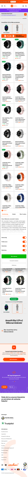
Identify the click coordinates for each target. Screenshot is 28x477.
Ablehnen (14, 265)
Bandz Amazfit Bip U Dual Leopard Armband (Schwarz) (7, 143)
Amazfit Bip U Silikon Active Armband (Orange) (19, 186)
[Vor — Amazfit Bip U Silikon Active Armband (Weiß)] (12, 177)
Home (2, 18)
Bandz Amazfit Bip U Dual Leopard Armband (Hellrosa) (7, 98)
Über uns (11, 387)
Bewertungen (4, 452)
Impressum (3, 459)
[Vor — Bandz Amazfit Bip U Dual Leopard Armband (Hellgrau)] (25, 134)
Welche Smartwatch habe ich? (9, 15)
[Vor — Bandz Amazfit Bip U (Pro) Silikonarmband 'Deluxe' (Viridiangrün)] (25, 44)
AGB (2, 455)
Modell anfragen (4, 450)
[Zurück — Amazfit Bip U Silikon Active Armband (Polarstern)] (3, 198)
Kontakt (4, 387)
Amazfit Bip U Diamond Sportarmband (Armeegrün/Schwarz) (20, 290)
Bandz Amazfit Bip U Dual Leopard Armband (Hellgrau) (20, 143)
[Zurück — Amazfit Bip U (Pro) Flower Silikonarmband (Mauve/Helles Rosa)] (16, 110)
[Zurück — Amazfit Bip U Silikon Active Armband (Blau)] (16, 198)
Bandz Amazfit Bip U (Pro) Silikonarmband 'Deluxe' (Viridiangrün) (20, 54)
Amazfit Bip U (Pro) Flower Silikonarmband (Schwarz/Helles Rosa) (20, 98)
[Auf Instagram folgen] (2, 465)
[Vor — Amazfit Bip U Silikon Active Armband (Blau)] (25, 198)
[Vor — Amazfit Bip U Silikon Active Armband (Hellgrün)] (25, 155)
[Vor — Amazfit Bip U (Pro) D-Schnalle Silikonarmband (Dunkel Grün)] (12, 280)
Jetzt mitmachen (13, 359)
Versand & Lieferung (5, 436)
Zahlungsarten (4, 441)
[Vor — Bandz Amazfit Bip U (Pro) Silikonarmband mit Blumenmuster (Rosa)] (25, 67)
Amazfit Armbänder (7, 18)
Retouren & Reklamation (6, 438)
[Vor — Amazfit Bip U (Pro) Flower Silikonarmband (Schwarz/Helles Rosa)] (25, 89)
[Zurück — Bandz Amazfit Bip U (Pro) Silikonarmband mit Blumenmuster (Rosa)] (16, 67)
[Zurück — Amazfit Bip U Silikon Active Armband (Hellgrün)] (16, 155)
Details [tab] (14, 214)
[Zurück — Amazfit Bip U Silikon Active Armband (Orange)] (16, 177)
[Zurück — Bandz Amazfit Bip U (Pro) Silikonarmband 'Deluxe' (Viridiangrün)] (16, 44)
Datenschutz (4, 457)
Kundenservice (4, 431)
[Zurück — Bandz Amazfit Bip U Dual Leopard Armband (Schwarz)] (3, 134)
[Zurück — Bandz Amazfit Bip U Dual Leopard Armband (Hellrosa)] (3, 89)
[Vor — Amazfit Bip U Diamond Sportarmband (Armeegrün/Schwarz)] (25, 280)
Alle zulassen (14, 256)
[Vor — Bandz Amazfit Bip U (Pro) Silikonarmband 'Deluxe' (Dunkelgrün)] (12, 67)
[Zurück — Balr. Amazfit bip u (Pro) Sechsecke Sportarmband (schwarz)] (3, 110)
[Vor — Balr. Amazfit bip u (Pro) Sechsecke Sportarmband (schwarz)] (12, 110)
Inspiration (3, 434)
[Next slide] (25, 29)
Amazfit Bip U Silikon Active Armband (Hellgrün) (19, 164)
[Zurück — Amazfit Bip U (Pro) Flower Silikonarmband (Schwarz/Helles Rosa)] (16, 89)
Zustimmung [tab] (5, 214)
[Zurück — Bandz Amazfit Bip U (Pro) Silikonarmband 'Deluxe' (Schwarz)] (3, 44)
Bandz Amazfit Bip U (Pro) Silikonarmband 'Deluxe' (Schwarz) (6, 54)
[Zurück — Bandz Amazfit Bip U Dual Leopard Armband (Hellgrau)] (16, 134)
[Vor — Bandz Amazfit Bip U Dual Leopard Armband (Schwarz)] (12, 134)
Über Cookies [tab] (23, 214)
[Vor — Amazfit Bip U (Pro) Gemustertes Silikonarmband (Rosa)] (12, 155)
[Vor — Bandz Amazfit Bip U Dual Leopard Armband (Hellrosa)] (12, 89)
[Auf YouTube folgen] (6, 465)
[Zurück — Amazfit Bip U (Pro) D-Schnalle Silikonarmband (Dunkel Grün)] (3, 280)
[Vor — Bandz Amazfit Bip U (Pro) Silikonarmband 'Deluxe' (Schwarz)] (12, 44)
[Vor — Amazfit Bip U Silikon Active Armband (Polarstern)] (12, 198)
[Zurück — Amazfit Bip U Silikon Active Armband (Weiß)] (3, 177)
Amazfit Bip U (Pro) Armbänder (17, 18)
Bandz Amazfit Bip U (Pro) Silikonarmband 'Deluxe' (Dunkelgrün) (6, 76)
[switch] (24, 242)
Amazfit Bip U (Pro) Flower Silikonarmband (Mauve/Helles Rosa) (20, 119)
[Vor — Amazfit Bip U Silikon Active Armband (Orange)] (25, 177)
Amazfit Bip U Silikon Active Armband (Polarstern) (6, 207)
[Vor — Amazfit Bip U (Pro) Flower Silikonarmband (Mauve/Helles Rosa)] (25, 110)
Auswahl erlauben (14, 260)
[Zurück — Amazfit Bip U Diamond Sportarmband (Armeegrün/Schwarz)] (16, 280)
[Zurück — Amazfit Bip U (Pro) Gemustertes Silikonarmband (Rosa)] (3, 155)
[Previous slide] (3, 29)
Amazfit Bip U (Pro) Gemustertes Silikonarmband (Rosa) (7, 164)
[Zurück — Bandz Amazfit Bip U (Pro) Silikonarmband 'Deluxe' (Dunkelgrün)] (3, 67)
